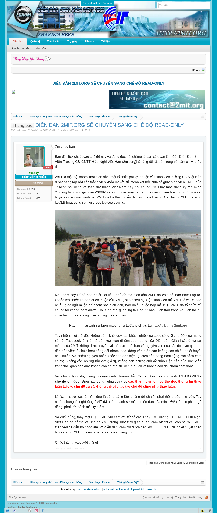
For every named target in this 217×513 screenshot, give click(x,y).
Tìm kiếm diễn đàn (20, 48)
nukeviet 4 (122, 489)
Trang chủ (180, 497)
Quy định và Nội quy (153, 497)
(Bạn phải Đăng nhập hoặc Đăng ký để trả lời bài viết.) (176, 462)
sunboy (64, 130)
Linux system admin (88, 489)
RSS (206, 497)
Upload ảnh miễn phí (143, 489)
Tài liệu (105, 41)
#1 (200, 448)
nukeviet (108, 489)
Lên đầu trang (195, 497)
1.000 (37, 198)
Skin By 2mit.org (17, 497)
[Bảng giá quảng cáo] (157, 108)
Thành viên (53, 41)
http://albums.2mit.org (169, 325)
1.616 (32, 189)
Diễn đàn (18, 41)
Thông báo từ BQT (37, 130)
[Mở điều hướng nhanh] (202, 116)
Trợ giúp (72, 41)
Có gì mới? (40, 48)
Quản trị (35, 41)
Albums (89, 41)
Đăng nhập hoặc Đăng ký (97, 3)
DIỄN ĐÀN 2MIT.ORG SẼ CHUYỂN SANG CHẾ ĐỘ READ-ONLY (108, 83)
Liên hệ (169, 497)
